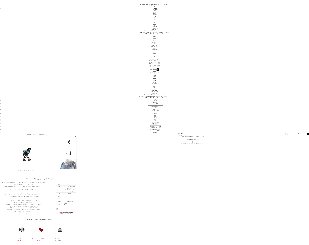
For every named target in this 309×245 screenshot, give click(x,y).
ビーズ (154, 36)
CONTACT (155, 6)
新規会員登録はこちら (154, 72)
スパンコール (154, 39)
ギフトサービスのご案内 (154, 62)
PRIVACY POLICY (192, 138)
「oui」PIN (57, 238)
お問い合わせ (154, 68)
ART (155, 115)
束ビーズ (154, 38)
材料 (155, 99)
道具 (154, 55)
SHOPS (154, 10)
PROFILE (154, 13)
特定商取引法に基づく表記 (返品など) (66, 212)
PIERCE (154, 25)
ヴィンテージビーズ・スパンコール (154, 41)
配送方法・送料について (154, 61)
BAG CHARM (154, 29)
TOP (27, 134)
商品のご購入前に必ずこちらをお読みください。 (66, 213)
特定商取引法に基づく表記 (154, 63)
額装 (154, 52)
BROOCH (154, 22)
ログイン (154, 71)
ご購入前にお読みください (154, 65)
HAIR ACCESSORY (154, 28)
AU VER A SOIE (154, 46)
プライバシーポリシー (154, 66)
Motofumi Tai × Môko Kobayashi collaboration (154, 31)
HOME (154, 16)
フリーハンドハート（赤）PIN (38, 238)
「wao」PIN (19, 238)
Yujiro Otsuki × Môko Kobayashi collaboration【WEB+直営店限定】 (154, 32)
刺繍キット (154, 49)
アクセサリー (154, 85)
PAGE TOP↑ (180, 133)
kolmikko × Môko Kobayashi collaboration (154, 33)
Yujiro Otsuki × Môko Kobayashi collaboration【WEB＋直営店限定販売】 (154, 96)
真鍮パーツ (154, 45)
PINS (154, 24)
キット (155, 112)
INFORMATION (155, 122)
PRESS (155, 8)
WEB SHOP (155, 9)
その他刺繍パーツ (154, 42)
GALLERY (154, 15)
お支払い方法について (154, 59)
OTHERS (155, 118)
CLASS (154, 12)
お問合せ (155, 132)
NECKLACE (154, 26)
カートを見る (154, 69)
